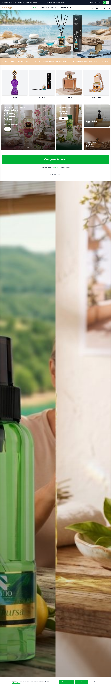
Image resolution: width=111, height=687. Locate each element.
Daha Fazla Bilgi (16, 683)
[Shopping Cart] (97, 8)
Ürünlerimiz (44, 7)
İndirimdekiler (46, 167)
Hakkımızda (54, 7)
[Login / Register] (109, 8)
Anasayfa (36, 7)
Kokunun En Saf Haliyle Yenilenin (55, 2)
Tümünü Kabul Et (66, 682)
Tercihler (94, 682)
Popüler (56, 167)
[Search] (93, 8)
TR (104, 2)
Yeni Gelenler (65, 167)
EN (107, 2)
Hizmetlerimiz (64, 7)
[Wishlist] (101, 8)
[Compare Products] (105, 8)
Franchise (97, 2)
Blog (71, 7)
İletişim (92, 2)
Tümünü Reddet (81, 682)
